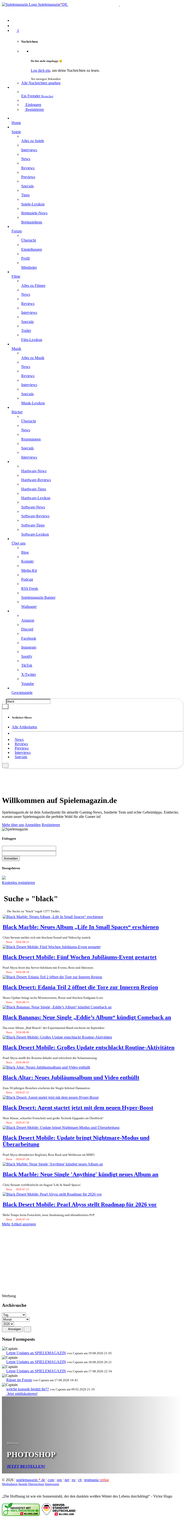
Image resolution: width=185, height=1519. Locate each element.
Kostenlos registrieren (18, 883)
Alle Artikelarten (24, 727)
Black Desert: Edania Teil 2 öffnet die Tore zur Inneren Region (80, 987)
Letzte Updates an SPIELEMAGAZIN (36, 1353)
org (59, 1480)
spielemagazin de (30, 1480)
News (19, 739)
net (67, 1480)
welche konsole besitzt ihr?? (27, 1389)
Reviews (21, 744)
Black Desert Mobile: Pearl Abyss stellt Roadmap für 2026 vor (80, 1204)
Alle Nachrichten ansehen (40, 83)
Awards (22, 1484)
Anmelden (33, 825)
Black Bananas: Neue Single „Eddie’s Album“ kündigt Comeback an (87, 1017)
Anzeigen (14, 1329)
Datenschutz (36, 1484)
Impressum (52, 1484)
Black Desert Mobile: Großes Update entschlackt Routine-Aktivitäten (88, 1047)
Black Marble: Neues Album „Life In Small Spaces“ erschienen (81, 927)
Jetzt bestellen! (26, 1466)
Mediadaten (10, 1484)
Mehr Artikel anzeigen (19, 1224)
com (51, 1480)
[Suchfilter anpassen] (5, 706)
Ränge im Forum (19, 1380)
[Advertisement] (92, 779)
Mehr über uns (13, 825)
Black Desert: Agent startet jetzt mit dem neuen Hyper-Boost (78, 1108)
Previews (22, 748)
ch (80, 1480)
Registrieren (51, 825)
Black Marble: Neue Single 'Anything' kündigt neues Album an (80, 1174)
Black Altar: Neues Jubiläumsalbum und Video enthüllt (71, 1077)
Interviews (23, 752)
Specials (21, 757)
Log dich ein (40, 70)
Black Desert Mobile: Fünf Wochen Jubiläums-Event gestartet (80, 957)
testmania (96, 1480)
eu (73, 1480)
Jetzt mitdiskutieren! (21, 1394)
